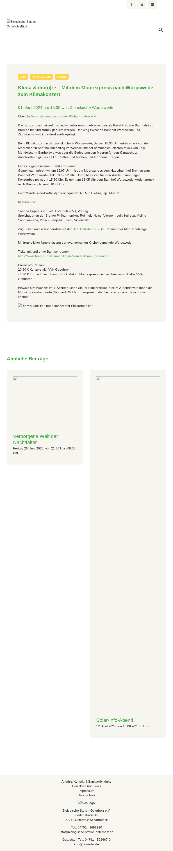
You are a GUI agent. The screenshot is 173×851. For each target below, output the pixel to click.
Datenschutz (87, 795)
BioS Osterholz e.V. (86, 229)
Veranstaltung (41, 76)
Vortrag (62, 76)
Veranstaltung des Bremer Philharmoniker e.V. (64, 116)
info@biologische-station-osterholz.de (86, 832)
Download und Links (86, 786)
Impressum (87, 791)
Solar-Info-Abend (114, 720)
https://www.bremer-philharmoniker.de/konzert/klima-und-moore (63, 256)
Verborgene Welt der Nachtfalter (35, 439)
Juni (23, 76)
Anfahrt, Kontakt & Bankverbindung (86, 781)
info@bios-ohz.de (86, 844)
